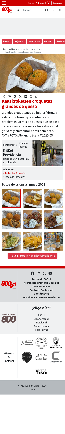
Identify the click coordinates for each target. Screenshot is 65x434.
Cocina (47, 41)
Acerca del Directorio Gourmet (41, 282)
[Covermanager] (56, 357)
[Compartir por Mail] (9, 96)
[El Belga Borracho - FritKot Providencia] (53, 219)
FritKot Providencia (9, 49)
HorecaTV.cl (41, 329)
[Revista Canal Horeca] (27, 343)
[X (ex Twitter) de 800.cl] (44, 273)
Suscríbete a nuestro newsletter (41, 297)
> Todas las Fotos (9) (14, 173)
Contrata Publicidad (41, 290)
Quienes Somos (41, 286)
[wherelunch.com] (41, 372)
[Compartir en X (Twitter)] (20, 96)
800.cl (41, 315)
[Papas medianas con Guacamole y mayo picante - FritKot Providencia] (11, 241)
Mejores (19, 41)
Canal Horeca (41, 326)
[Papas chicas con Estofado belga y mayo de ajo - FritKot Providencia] (32, 219)
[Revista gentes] (41, 357)
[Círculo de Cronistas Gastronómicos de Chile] (41, 343)
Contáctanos (41, 293)
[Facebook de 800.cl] (32, 273)
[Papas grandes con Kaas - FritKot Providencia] (32, 241)
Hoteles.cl (41, 322)
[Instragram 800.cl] (48, 3)
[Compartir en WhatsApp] (31, 96)
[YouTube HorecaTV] (50, 273)
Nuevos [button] (7, 41)
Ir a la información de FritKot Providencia (32, 255)
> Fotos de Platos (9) (14, 177)
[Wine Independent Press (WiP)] (27, 357)
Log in (32, 389)
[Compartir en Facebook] (15, 96)
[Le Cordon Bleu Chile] (56, 343)
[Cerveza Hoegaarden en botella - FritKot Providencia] (53, 241)
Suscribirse (57, 3)
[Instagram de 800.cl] (38, 273)
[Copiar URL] (36, 96)
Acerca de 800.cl (41, 279)
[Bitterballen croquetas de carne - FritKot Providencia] (53, 198)
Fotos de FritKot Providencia (32, 49)
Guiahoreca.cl (41, 319)
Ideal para (33, 41)
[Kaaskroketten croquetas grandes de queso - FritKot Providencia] (11, 198)
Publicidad (41, 3)
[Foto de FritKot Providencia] (32, 198)
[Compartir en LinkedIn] (26, 96)
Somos (31, 3)
